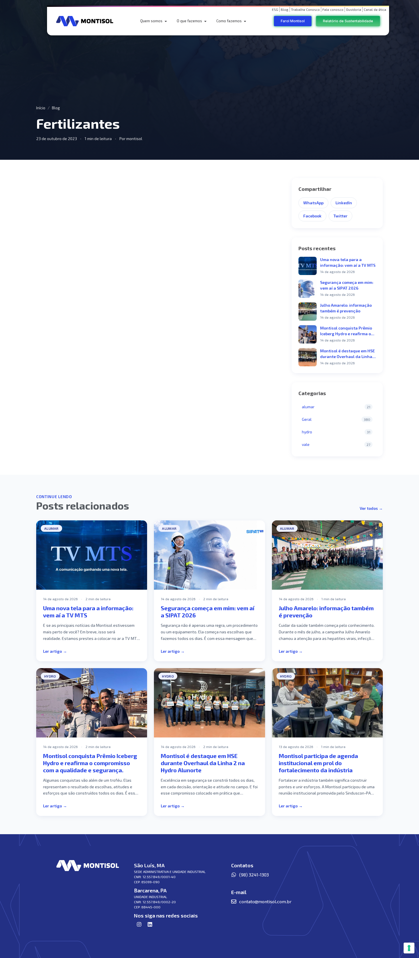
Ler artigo (55, 651)
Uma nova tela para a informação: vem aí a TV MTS (347, 262)
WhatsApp (313, 202)
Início (40, 107)
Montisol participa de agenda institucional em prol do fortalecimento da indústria (318, 762)
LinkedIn (343, 202)
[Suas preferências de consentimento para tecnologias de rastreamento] (409, 948)
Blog (56, 107)
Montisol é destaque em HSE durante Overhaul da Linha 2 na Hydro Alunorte (348, 353)
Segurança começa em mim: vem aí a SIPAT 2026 (346, 285)
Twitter (340, 215)
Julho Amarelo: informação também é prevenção (346, 308)
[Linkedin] (150, 924)
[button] (166, 21)
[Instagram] (139, 924)
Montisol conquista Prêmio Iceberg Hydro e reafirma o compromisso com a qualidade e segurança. (346, 331)
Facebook (312, 215)
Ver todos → (371, 508)
